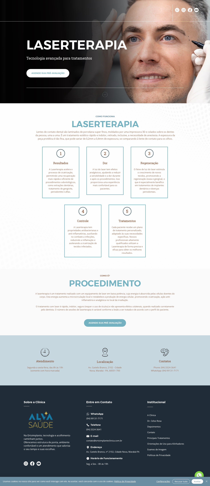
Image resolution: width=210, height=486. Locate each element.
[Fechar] (206, 481)
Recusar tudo (181, 481)
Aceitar (197, 481)
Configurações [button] (163, 481)
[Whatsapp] (177, 10)
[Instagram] (183, 10)
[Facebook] (190, 10)
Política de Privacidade (125, 481)
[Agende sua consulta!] (199, 475)
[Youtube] (196, 10)
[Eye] (45, 352)
